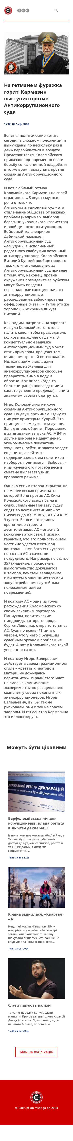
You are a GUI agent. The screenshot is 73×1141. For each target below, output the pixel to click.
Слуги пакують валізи (29, 1005)
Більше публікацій (37, 1052)
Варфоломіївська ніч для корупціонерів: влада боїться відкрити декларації (36, 823)
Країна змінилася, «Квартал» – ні (36, 916)
